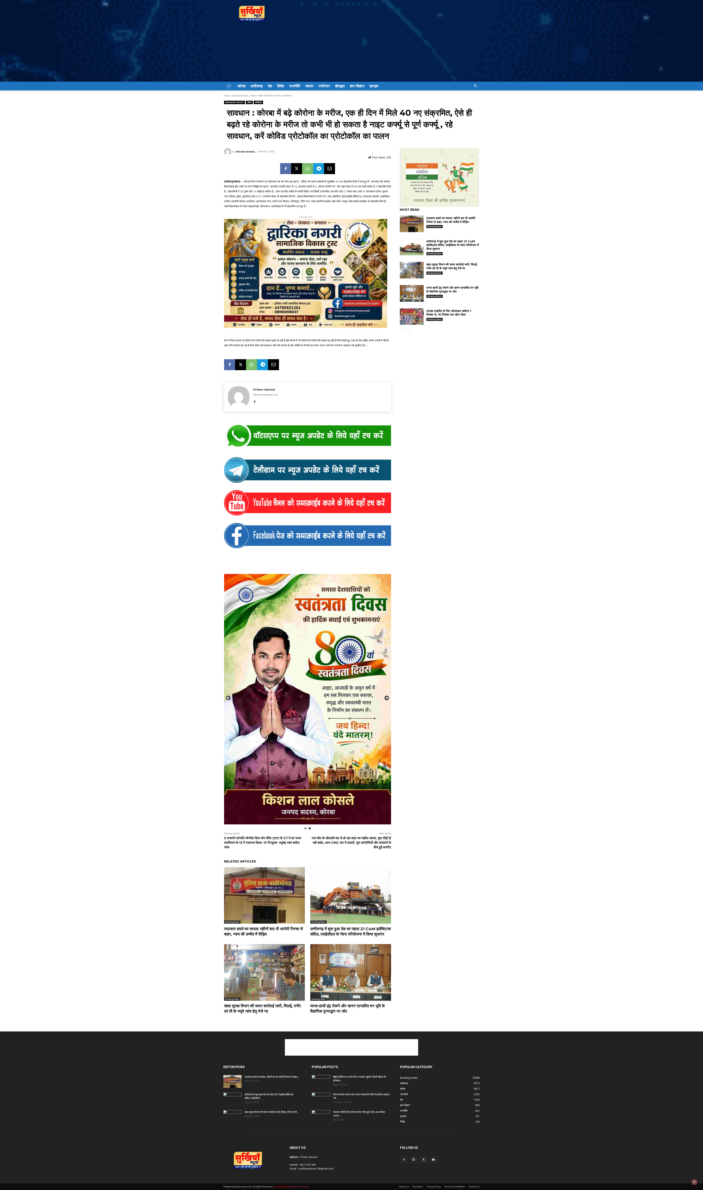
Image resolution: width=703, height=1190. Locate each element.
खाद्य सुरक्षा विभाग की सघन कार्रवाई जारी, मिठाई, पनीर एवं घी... (272, 1112)
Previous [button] (228, 698)
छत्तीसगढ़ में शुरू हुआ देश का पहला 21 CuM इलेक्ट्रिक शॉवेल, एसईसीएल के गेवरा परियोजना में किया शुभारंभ (350, 931)
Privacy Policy (434, 1186)
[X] (296, 168)
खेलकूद (340, 86)
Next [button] (386, 698)
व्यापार (309, 86)
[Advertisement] (351, 54)
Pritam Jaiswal (245, 151)
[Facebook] (285, 168)
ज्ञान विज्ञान (357, 86)
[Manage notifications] (694, 1182)
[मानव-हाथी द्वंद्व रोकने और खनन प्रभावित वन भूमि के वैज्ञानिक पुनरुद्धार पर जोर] (350, 972)
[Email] (329, 168)
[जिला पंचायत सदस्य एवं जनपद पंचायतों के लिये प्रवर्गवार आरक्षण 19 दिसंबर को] (321, 1099)
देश (270, 86)
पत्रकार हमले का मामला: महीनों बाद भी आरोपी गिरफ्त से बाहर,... (272, 1076)
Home (227, 95)
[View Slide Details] (307, 436)
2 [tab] (310, 828)
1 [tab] (305, 828)
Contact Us (474, 1186)
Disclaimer (417, 1186)
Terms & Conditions (454, 1186)
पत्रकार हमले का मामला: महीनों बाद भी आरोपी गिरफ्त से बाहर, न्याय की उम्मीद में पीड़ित (263, 931)
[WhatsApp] (307, 168)
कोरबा (242, 86)
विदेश (280, 86)
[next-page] (408, 330)
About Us (404, 1186)
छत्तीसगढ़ (257, 86)
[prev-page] (402, 330)
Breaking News (240, 95)
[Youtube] (433, 1159)
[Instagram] (413, 1159)
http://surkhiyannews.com (265, 394)
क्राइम (373, 86)
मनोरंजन (324, 86)
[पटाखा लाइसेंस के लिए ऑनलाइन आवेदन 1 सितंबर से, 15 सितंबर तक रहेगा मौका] (412, 316)
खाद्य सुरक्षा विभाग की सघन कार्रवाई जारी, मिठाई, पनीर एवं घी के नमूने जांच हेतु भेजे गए (262, 1008)
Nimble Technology (298, 1186)
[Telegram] (318, 168)
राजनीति (294, 86)
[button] (475, 86)
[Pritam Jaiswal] (228, 151)
